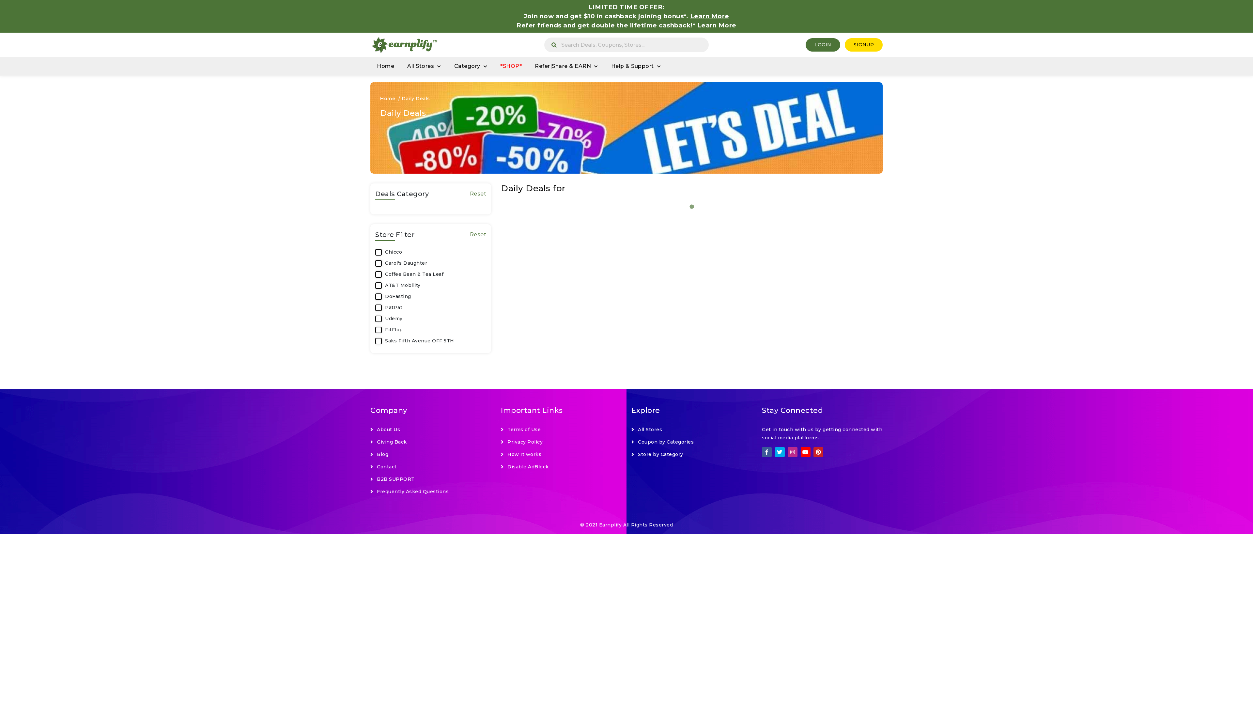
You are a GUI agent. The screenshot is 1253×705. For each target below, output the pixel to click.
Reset (478, 194)
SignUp (864, 45)
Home (385, 66)
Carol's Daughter (406, 263)
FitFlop (394, 330)
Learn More (716, 25)
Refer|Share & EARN (563, 66)
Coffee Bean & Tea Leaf (414, 274)
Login (822, 45)
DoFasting (398, 296)
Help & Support (632, 66)
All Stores (420, 66)
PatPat (393, 307)
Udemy (394, 318)
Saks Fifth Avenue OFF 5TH (419, 341)
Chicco (393, 252)
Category (467, 66)
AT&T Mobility (403, 285)
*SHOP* (511, 66)
